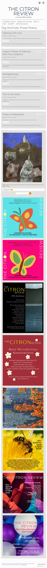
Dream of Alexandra (16, 125)
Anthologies (22, 24)
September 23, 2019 (5, 57)
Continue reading (6, 40)
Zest (4, 24)
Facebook (43, 2)
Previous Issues (24, 22)
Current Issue (9, 22)
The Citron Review (23, 11)
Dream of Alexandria (13, 114)
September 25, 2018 (5, 77)
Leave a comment (41, 51)
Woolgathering (10, 74)
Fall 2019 (14, 65)
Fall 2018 (20, 86)
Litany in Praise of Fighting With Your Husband (16, 52)
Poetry (9, 65)
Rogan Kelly (25, 106)
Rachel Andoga (41, 65)
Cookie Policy (24, 564)
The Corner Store (11, 94)
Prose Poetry (36, 65)
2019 (7, 65)
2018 (7, 86)
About (36, 22)
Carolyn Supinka (15, 86)
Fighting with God (12, 33)
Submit (11, 24)
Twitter (39, 2)
